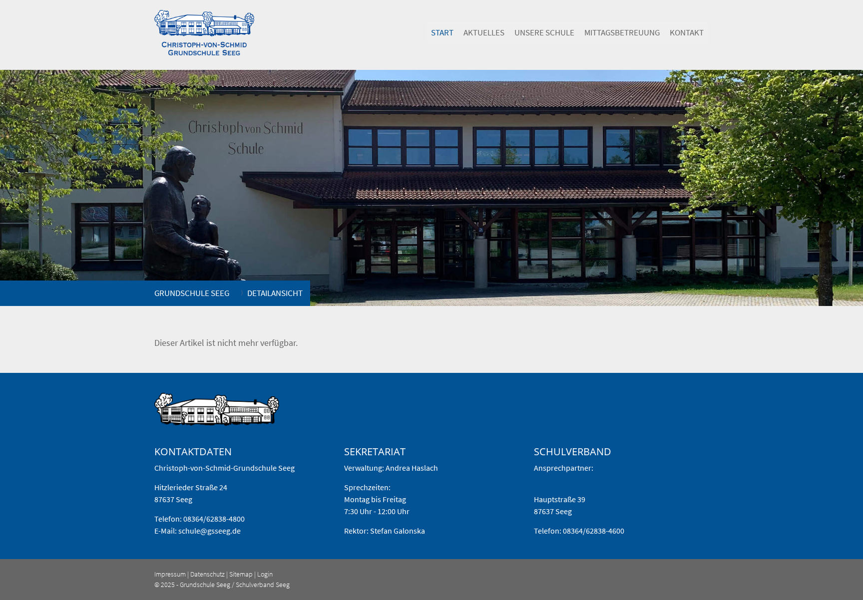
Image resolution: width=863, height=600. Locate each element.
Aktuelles (483, 32)
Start (442, 32)
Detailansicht (275, 293)
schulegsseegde (209, 531)
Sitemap (241, 574)
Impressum (170, 574)
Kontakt (687, 32)
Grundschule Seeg (191, 293)
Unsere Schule (544, 32)
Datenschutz (207, 574)
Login (265, 574)
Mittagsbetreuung (622, 32)
